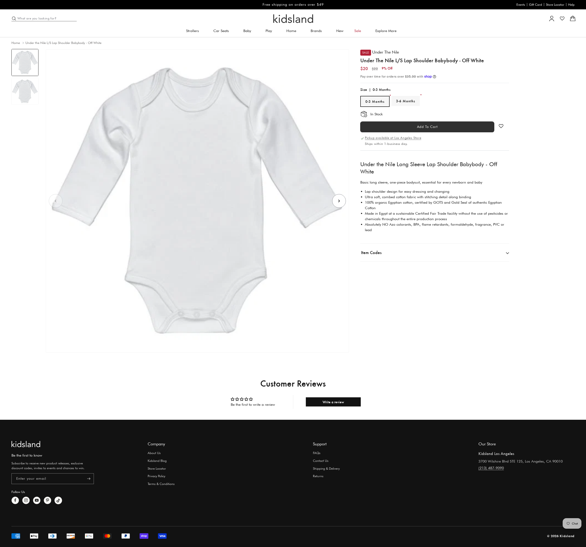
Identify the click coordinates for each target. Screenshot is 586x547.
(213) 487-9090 (491, 468)
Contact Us (320, 461)
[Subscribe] (89, 478)
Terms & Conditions (161, 484)
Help (571, 4)
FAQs (316, 453)
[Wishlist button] (501, 126)
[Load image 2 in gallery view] (24, 91)
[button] (194, 31)
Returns (318, 476)
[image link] (25, 444)
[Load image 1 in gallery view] (24, 62)
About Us (154, 453)
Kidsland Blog (157, 461)
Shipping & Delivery (326, 468)
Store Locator (555, 4)
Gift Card (535, 4)
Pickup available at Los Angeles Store (393, 138)
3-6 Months (405, 100)
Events (520, 4)
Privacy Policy (156, 476)
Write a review (333, 401)
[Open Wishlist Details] (562, 18)
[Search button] (13, 18)
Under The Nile (385, 52)
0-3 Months (375, 101)
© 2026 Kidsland (561, 536)
